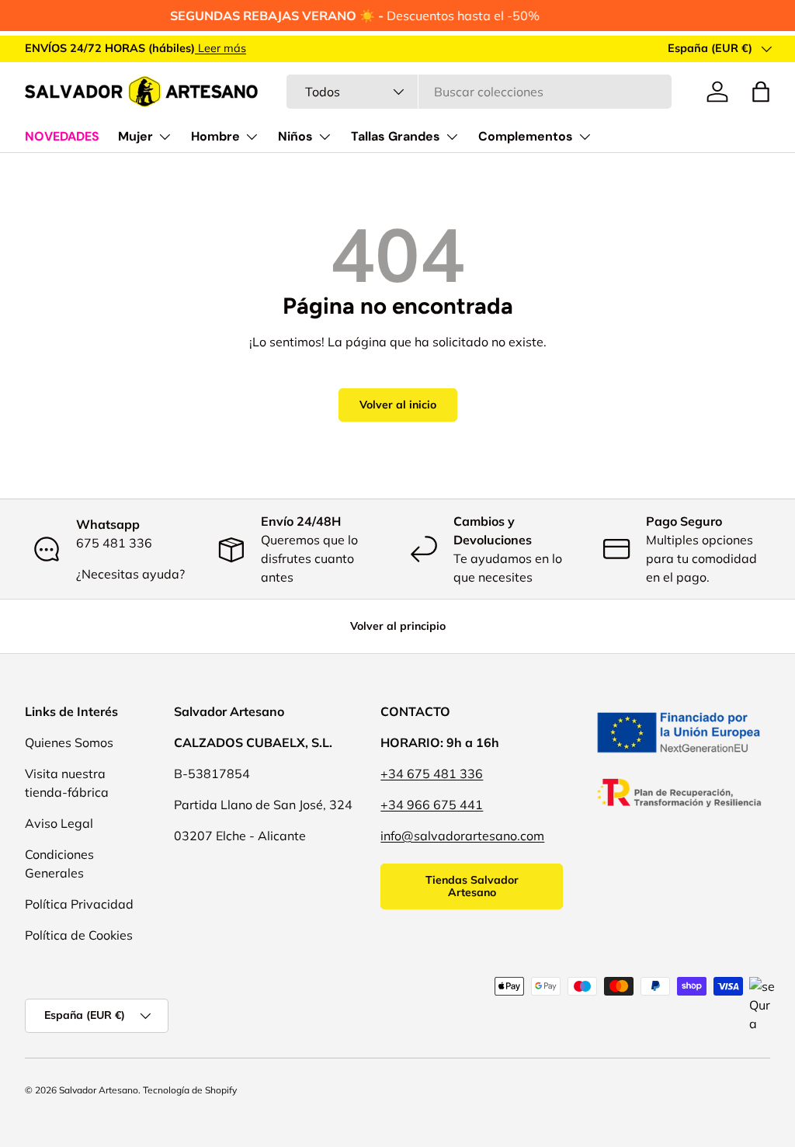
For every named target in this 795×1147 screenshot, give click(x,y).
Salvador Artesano (98, 1090)
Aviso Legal (59, 823)
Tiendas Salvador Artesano (472, 886)
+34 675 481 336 (431, 773)
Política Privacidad (79, 904)
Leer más (220, 48)
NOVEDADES (62, 136)
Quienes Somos (69, 742)
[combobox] (479, 92)
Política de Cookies (79, 935)
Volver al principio (398, 626)
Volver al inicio (397, 405)
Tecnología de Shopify (190, 1090)
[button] (761, 92)
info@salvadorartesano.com (462, 835)
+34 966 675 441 (431, 804)
